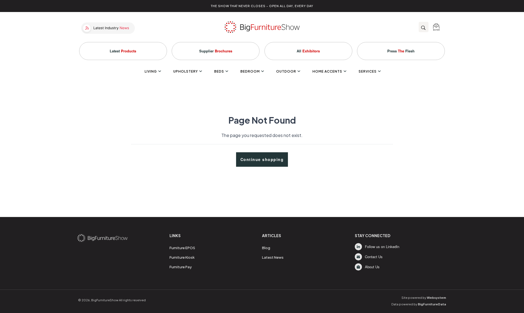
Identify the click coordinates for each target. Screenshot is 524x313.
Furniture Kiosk (182, 257)
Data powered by (418, 304)
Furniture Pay (180, 267)
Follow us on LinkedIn (382, 246)
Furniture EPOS (182, 248)
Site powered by (423, 297)
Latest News (273, 257)
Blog (266, 248)
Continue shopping (262, 159)
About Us (372, 266)
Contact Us (374, 256)
